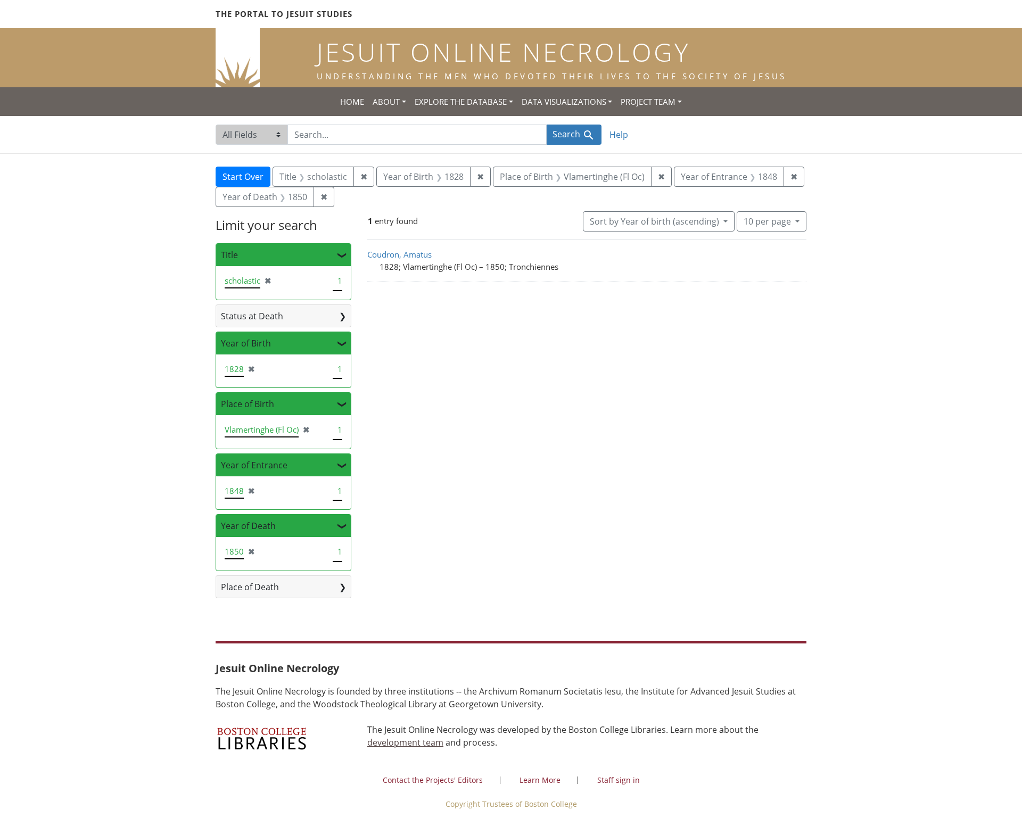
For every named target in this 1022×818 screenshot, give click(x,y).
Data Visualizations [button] (564, 101)
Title (229, 255)
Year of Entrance (254, 465)
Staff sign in (618, 780)
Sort (654, 221)
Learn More (540, 780)
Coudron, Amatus (399, 254)
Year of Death (248, 526)
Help (618, 135)
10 (767, 221)
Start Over (242, 177)
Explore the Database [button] (461, 101)
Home (352, 101)
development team (405, 742)
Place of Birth (247, 404)
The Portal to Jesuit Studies (284, 14)
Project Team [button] (648, 101)
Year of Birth (246, 343)
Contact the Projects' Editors (433, 780)
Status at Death (252, 316)
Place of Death (250, 587)
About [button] (386, 101)
